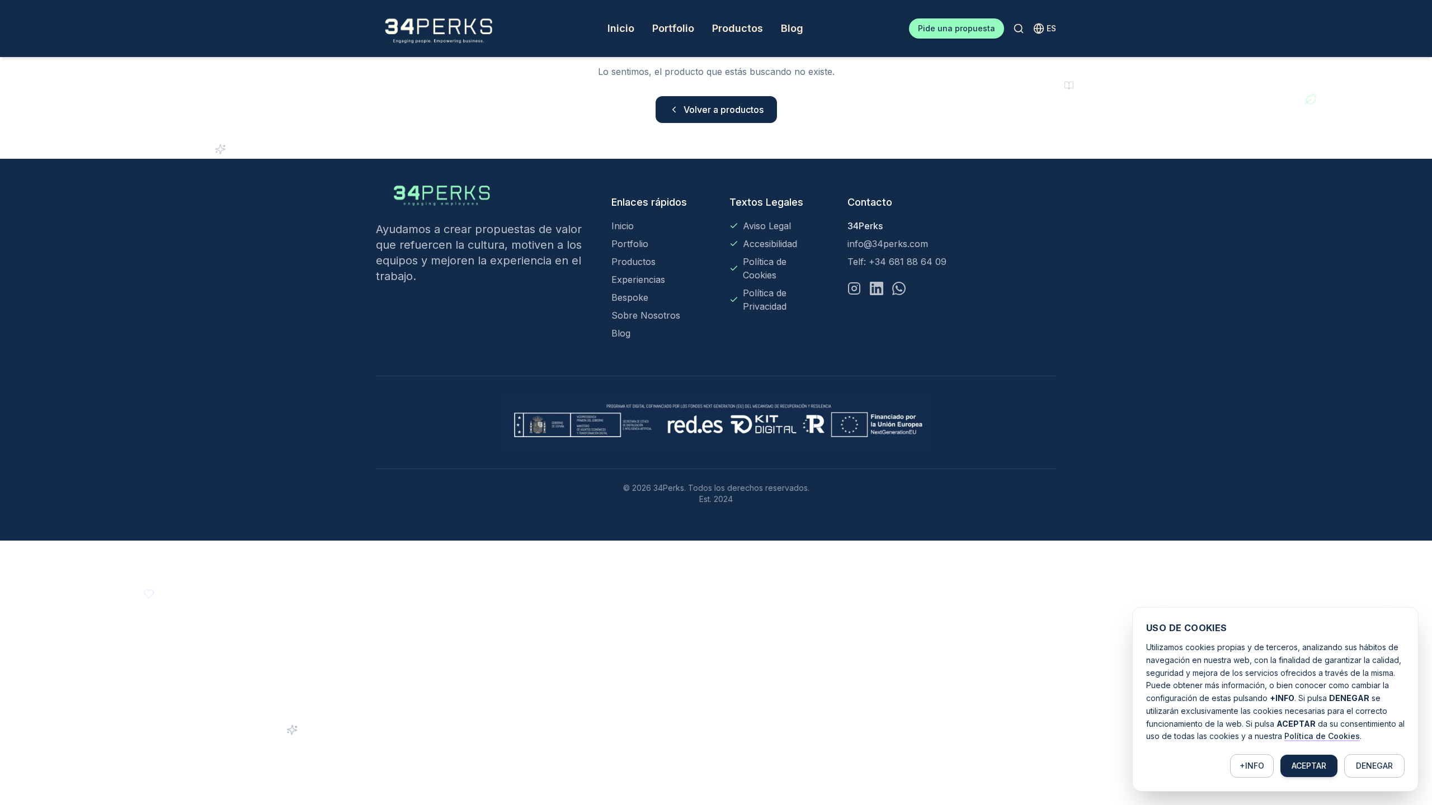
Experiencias (638, 279)
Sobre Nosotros (645, 315)
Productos (737, 28)
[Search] (1018, 28)
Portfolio (673, 28)
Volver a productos (724, 109)
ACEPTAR (1309, 765)
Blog (792, 28)
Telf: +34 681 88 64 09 (896, 261)
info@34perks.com (887, 243)
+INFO (1252, 765)
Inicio (620, 28)
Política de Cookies (1322, 736)
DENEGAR (1374, 765)
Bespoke (629, 297)
